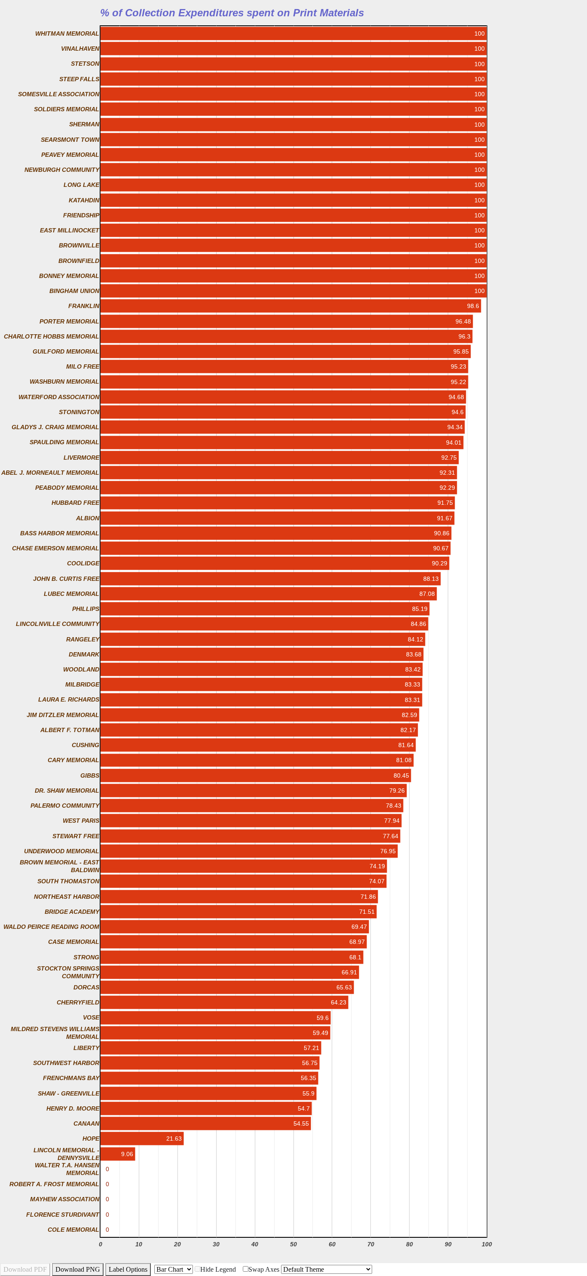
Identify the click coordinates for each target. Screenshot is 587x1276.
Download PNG (77, 1269)
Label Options (128, 1269)
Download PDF (25, 1269)
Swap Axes (263, 1269)
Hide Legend (218, 1269)
